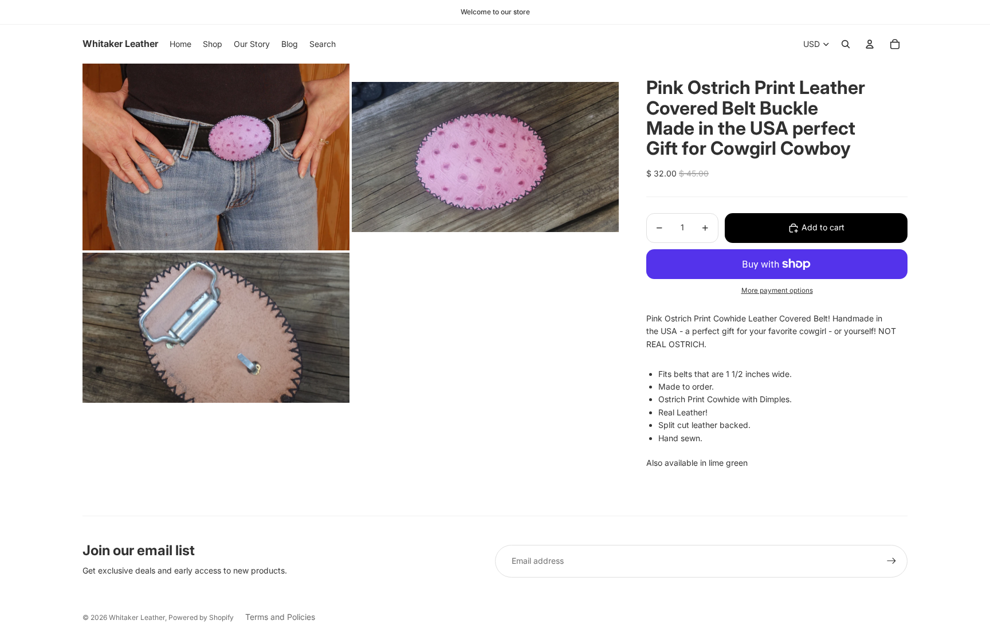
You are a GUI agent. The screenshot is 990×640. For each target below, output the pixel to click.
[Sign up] (891, 561)
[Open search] (845, 44)
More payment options (777, 290)
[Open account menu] (869, 44)
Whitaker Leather (137, 617)
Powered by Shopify (201, 617)
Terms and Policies (280, 617)
